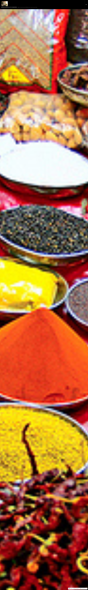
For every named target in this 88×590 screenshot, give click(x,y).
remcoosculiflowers (9, 7)
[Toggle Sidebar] (86, 4)
